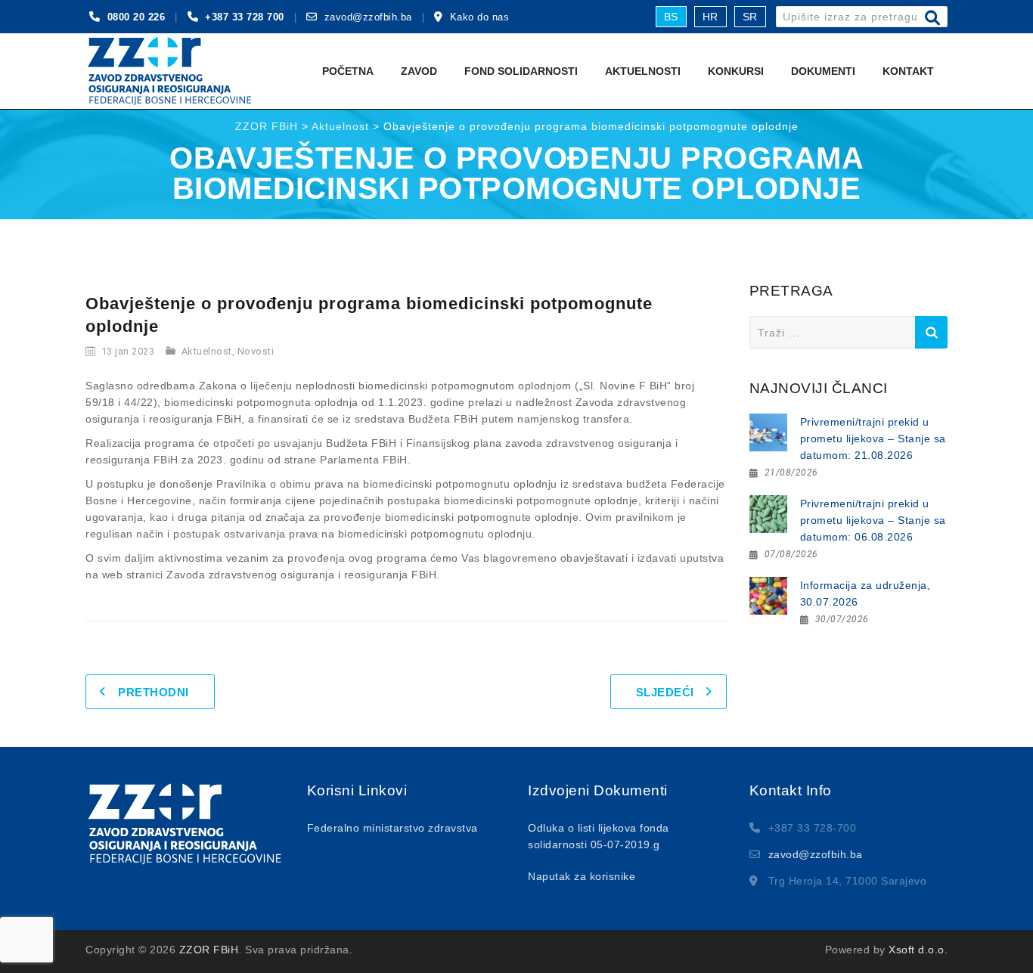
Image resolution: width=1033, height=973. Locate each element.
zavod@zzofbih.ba (368, 17)
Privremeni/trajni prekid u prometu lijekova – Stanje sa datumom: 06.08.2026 (873, 520)
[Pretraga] (932, 18)
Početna (348, 71)
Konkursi (736, 71)
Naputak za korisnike (581, 876)
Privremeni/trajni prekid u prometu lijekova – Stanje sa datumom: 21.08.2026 (873, 438)
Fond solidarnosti (521, 71)
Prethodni (153, 692)
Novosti (256, 351)
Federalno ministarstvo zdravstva (392, 828)
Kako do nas (480, 17)
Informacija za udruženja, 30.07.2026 (865, 593)
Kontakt (908, 71)
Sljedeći (665, 692)
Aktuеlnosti (643, 71)
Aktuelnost (206, 351)
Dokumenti (823, 71)
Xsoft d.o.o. (918, 950)
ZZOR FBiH (209, 950)
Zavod (419, 71)
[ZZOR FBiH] (169, 71)
